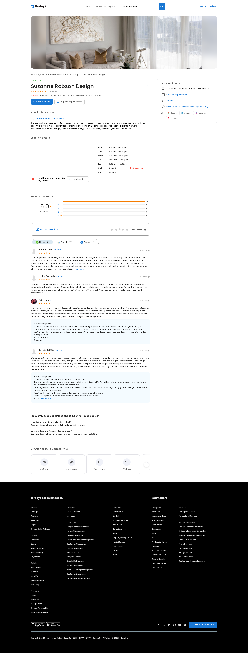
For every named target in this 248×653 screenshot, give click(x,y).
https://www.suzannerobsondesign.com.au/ (187, 106)
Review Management (76, 531)
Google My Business (75, 561)
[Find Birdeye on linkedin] (169, 625)
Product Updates (159, 542)
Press (154, 537)
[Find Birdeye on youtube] (179, 625)
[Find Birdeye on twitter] (164, 625)
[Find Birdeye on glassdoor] (185, 625)
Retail (115, 550)
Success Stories (159, 550)
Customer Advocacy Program (192, 561)
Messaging (36, 567)
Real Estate (118, 546)
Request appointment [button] (176, 94)
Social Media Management (78, 578)
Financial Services (120, 520)
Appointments (37, 548)
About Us (156, 512)
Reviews (34, 516)
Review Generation (75, 535)
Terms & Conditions (40, 638)
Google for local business (78, 526)
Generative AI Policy (101, 638)
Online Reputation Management (81, 539)
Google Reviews (74, 557)
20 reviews (53, 91)
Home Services (55, 74)
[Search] (162, 6)
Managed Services (187, 512)
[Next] (146, 464)
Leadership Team (159, 516)
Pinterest (174, 118)
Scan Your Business (187, 539)
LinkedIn (187, 113)
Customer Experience (76, 574)
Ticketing (35, 584)
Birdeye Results (158, 559)
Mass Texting (37, 552)
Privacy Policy (56, 638)
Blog (154, 533)
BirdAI (33, 595)
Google (174, 113)
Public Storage (119, 542)
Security (67, 638)
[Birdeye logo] (39, 6)
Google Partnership (39, 608)
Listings (34, 512)
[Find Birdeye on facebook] (159, 625)
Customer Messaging (76, 544)
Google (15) (66, 242)
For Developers (185, 548)
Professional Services (188, 516)
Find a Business (185, 544)
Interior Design (72, 74)
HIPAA (81, 638)
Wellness (117, 555)
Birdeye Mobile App (39, 612)
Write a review (208, 6)
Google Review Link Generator (192, 535)
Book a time (157, 524)
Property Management (123, 537)
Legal (115, 533)
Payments (35, 557)
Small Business (73, 512)
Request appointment (71, 101)
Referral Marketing (75, 548)
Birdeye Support (186, 552)
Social (33, 544)
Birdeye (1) (89, 242)
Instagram (202, 113)
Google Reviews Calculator (191, 526)
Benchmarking (37, 580)
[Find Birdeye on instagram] (174, 625)
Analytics (35, 599)
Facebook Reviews (75, 565)
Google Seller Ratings (40, 529)
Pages (33, 524)
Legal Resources (159, 563)
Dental (116, 516)
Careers (155, 546)
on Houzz (58, 250)
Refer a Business (186, 557)
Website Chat (73, 552)
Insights (34, 576)
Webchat (35, 539)
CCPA (88, 638)
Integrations (36, 604)
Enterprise (71, 516)
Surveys (34, 571)
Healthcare (117, 524)
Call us (169, 100)
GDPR (75, 638)
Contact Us (157, 567)
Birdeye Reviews (159, 555)
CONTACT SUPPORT (203, 624)
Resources (156, 529)
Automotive (118, 512)
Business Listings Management (80, 569)
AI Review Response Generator (192, 531)
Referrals (35, 520)
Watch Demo (158, 520)
